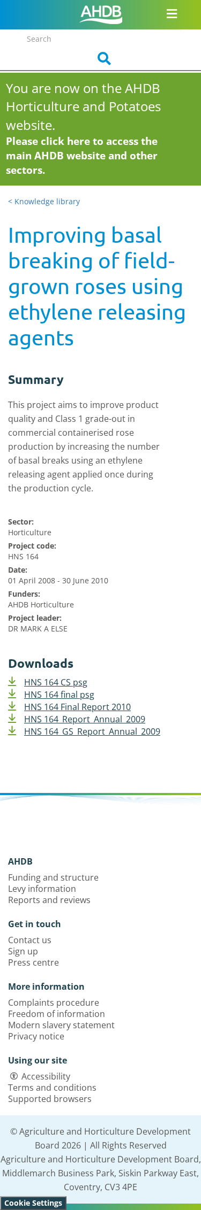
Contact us (29, 940)
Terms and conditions (52, 1087)
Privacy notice (36, 1036)
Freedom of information (56, 1014)
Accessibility (45, 1076)
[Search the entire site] (101, 59)
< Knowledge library (44, 201)
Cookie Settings (33, 1203)
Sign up (23, 951)
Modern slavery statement (61, 1025)
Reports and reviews (49, 900)
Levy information (42, 889)
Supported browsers (50, 1099)
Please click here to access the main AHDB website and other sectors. (82, 155)
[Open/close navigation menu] (171, 13)
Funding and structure (53, 877)
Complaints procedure (53, 1002)
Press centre (33, 962)
